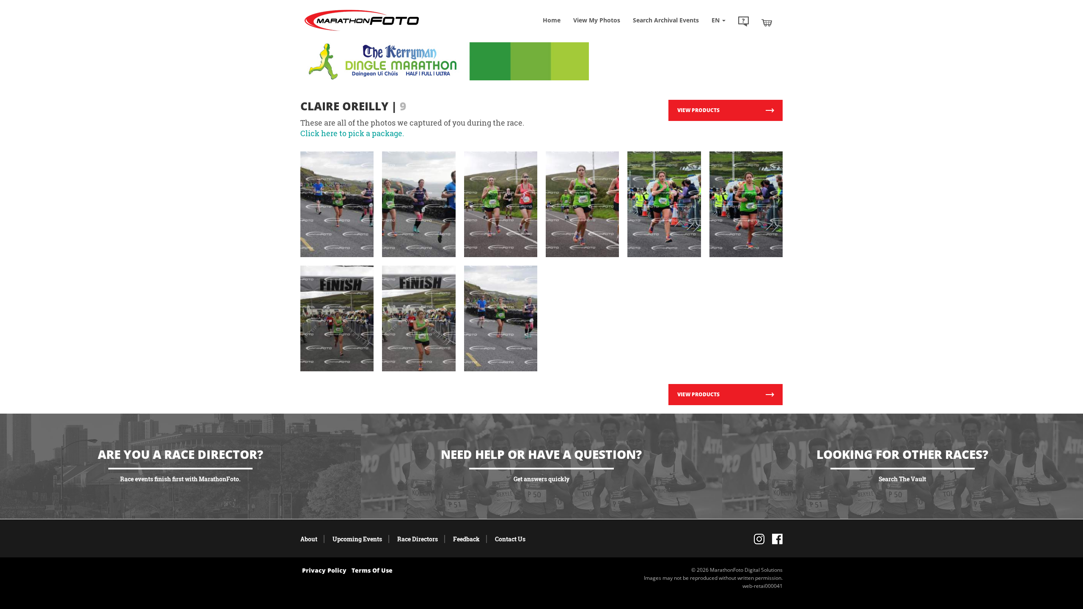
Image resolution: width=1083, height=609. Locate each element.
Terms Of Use (372, 570)
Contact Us (510, 539)
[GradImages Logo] (362, 31)
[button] (743, 22)
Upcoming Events (357, 539)
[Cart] (766, 22)
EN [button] (716, 20)
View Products (698, 110)
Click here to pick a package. (352, 133)
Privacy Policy (324, 570)
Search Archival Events (666, 20)
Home (552, 20)
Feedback (466, 539)
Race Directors (417, 539)
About (308, 539)
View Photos (596, 20)
